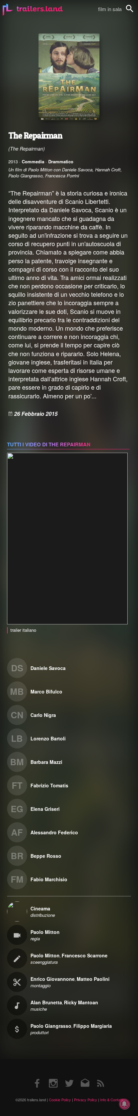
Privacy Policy (85, 1099)
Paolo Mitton (45, 932)
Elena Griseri (45, 808)
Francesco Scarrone (85, 955)
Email (84, 1076)
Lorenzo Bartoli (48, 738)
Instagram (53, 1076)
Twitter (69, 1076)
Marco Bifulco (46, 691)
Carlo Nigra (43, 715)
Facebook (37, 1076)
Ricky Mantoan (81, 1002)
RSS (100, 1076)
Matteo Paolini (93, 978)
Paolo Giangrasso (50, 1025)
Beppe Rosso (45, 855)
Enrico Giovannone (52, 978)
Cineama (40, 908)
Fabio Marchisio (48, 879)
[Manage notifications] (124, 1104)
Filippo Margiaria (92, 1025)
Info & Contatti (111, 1099)
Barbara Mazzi (46, 762)
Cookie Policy (60, 1099)
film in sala (110, 8)
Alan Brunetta (46, 1002)
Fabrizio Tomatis (49, 785)
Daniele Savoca (48, 668)
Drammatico (60, 161)
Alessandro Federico (54, 832)
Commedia (33, 161)
